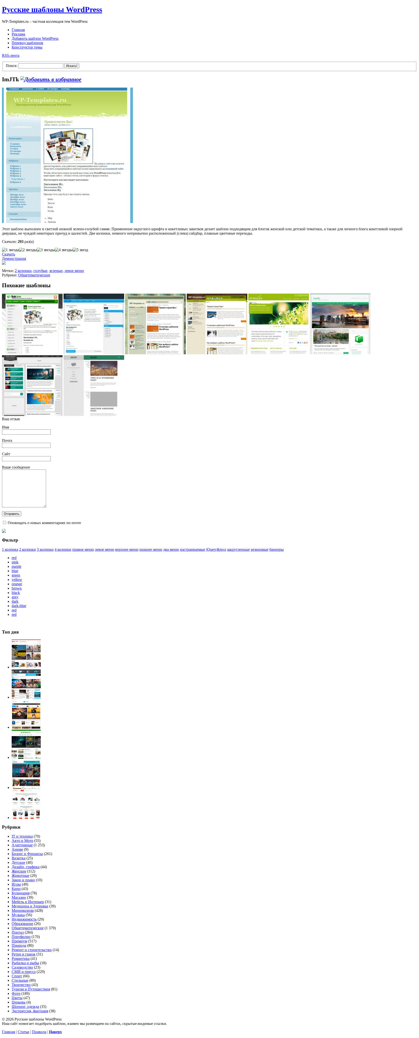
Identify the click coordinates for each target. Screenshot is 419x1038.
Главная (18, 30)
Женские (19, 871)
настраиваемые (192, 549)
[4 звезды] (64, 250)
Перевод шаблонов (27, 43)
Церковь (18, 1002)
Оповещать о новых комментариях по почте (44, 523)
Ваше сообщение (16, 467)
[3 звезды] (46, 250)
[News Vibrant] (26, 697)
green (16, 575)
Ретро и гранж (23, 954)
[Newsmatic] (26, 757)
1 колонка (10, 549)
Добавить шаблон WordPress (35, 38)
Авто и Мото (22, 841)
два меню (171, 549)
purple (16, 566)
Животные (20, 875)
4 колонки (63, 549)
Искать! (71, 66)
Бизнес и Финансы (27, 854)
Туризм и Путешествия (31, 989)
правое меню (83, 549)
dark (15, 601)
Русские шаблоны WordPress (52, 9)
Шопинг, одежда (25, 1007)
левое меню (74, 271)
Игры (16, 884)
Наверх (55, 1032)
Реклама (18, 34)
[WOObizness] (26, 818)
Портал (18, 932)
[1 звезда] (10, 250)
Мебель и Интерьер (28, 902)
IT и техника (22, 836)
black (16, 593)
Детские (18, 862)
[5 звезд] (80, 250)
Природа (19, 945)
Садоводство (22, 967)
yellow (17, 579)
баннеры (276, 549)
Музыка (18, 915)
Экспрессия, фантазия (30, 1011)
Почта (7, 440)
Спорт (17, 976)
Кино (16, 889)
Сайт (6, 454)
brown (17, 588)
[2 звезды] (28, 250)
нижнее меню (150, 549)
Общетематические (34, 275)
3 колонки (45, 549)
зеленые (56, 271)
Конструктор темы (27, 47)
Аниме (17, 849)
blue (15, 571)
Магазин (19, 897)
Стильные (20, 980)
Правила (39, 1032)
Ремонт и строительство (32, 950)
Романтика (21, 958)
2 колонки (23, 271)
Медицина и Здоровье (30, 906)
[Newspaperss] (26, 787)
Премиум (19, 941)
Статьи (23, 1032)
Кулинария (21, 893)
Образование (22, 924)
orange (17, 584)
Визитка (18, 858)
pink (15, 562)
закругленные (238, 549)
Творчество (21, 985)
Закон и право (23, 880)
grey (15, 597)
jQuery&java (216, 549)
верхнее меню (126, 549)
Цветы (17, 998)
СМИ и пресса (24, 972)
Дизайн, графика (26, 867)
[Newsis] (26, 727)
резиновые (259, 549)
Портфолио (21, 937)
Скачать (8, 254)
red (14, 558)
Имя (5, 427)
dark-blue (19, 606)
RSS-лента (10, 55)
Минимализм (23, 910)
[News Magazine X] (26, 667)
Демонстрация (14, 258)
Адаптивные (22, 845)
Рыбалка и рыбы (25, 963)
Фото (16, 993)
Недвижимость (24, 919)
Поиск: (11, 66)
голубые (40, 271)
